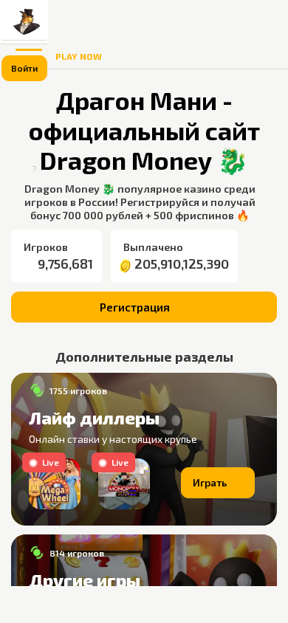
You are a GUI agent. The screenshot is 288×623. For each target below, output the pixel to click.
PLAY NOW (78, 56)
